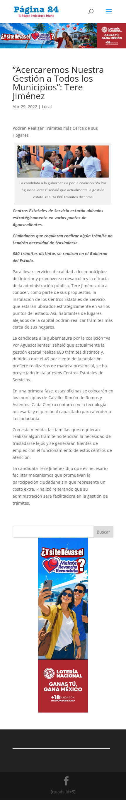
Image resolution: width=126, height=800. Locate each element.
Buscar (103, 532)
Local (47, 106)
